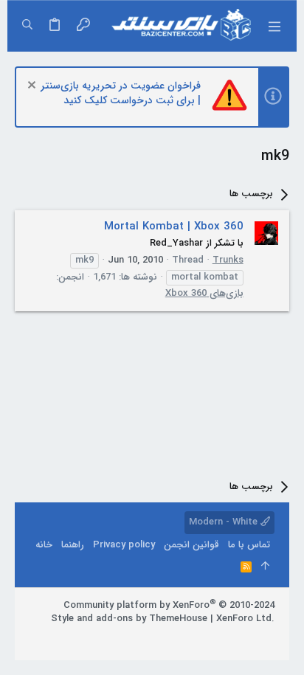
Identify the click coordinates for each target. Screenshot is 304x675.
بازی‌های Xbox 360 (204, 293)
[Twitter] (223, 637)
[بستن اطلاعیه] (33, 86)
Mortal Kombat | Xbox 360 (173, 226)
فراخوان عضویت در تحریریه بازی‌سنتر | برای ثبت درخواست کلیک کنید (121, 92)
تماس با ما (249, 545)
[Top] (265, 567)
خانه (43, 545)
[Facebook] (267, 637)
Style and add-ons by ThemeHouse (129, 618)
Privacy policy (124, 545)
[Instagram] (245, 637)
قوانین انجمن (191, 545)
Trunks (228, 260)
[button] (274, 26)
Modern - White (224, 522)
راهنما (72, 545)
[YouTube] (201, 637)
